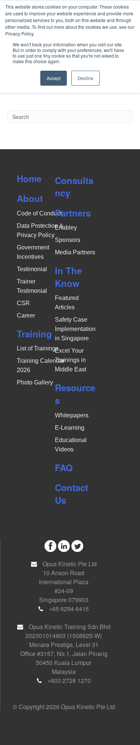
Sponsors (67, 240)
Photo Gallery (35, 382)
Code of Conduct (39, 213)
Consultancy (74, 186)
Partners (73, 212)
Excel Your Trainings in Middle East (70, 359)
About (30, 198)
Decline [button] (85, 78)
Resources (75, 394)
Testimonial (32, 269)
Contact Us (71, 493)
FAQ (64, 467)
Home (29, 178)
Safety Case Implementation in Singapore (75, 328)
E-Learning (69, 427)
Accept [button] (53, 78)
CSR (23, 303)
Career (26, 315)
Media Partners (75, 252)
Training (34, 333)
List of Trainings (38, 348)
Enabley (66, 227)
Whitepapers (71, 415)
